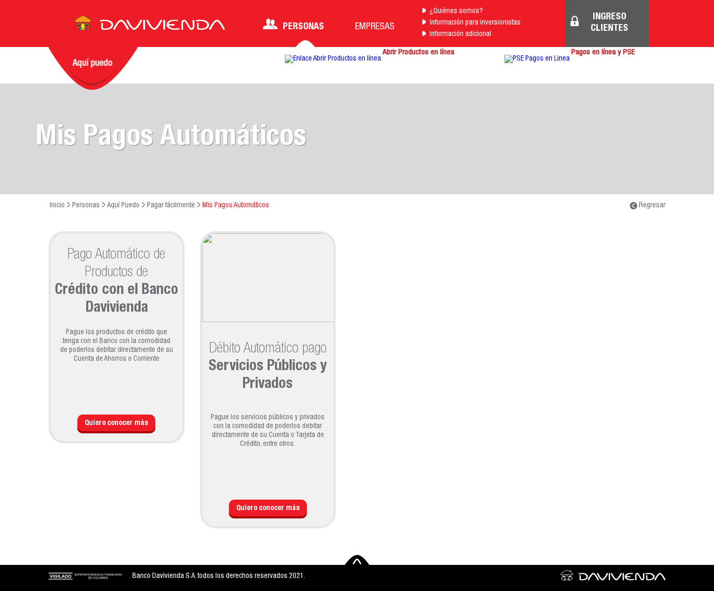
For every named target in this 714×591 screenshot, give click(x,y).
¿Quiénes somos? (456, 11)
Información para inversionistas (475, 23)
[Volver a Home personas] (149, 26)
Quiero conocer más (116, 423)
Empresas (375, 27)
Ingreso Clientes (609, 23)
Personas (303, 27)
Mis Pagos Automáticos (235, 205)
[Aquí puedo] (93, 68)
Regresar (651, 205)
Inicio (57, 205)
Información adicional (460, 34)
